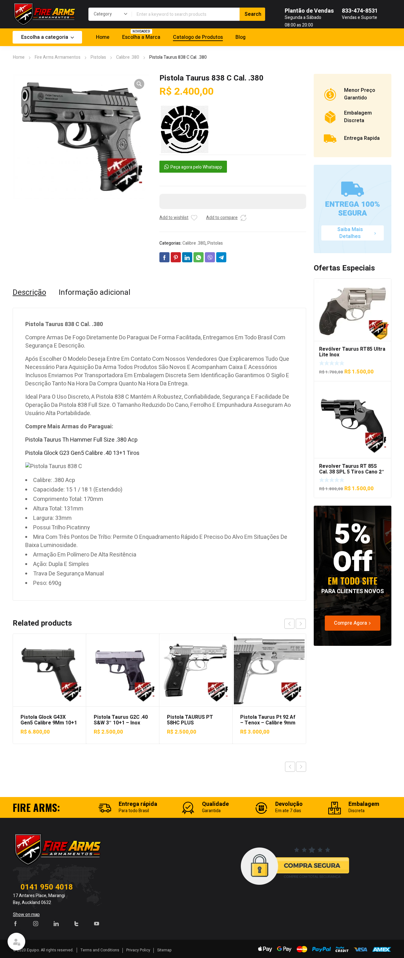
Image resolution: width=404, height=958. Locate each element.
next (301, 624)
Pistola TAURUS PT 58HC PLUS (190, 720)
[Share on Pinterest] (176, 257)
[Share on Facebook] (164, 257)
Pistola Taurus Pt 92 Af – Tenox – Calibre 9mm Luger (267, 722)
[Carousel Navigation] (295, 624)
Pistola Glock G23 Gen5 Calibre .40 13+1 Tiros (82, 453)
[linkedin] (56, 923)
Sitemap (164, 950)
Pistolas (98, 57)
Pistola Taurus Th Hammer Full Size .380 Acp (81, 440)
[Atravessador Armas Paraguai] (44, 14)
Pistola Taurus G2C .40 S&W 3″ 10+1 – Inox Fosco (121, 722)
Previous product (290, 767)
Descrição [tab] (29, 293)
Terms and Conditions (99, 950)
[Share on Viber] (210, 257)
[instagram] (36, 923)
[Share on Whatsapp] (198, 257)
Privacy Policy (138, 950)
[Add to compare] (243, 218)
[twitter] (76, 923)
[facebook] (15, 923)
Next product (301, 767)
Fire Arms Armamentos (57, 57)
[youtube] (97, 923)
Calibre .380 (127, 57)
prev (289, 624)
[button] (139, 84)
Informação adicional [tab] (94, 293)
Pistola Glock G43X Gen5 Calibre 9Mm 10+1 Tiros (49, 722)
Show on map (26, 914)
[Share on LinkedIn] (187, 257)
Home (19, 57)
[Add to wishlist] (194, 218)
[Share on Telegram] (221, 257)
